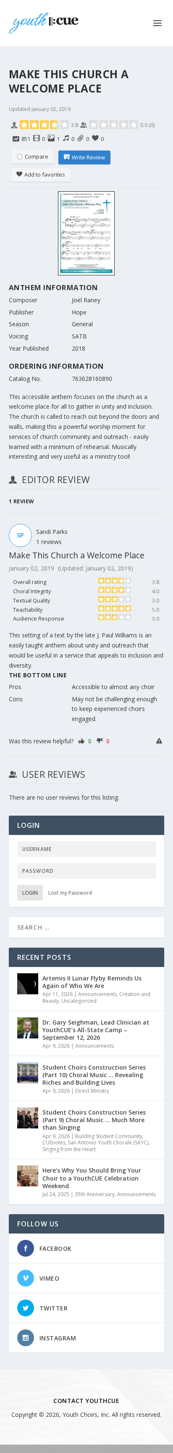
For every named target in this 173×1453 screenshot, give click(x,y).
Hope (79, 312)
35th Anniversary (95, 1194)
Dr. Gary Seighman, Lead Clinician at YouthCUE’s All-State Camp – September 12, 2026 (95, 1029)
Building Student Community (108, 1136)
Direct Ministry (92, 1090)
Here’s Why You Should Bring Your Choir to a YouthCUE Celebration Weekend (91, 1177)
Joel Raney (86, 300)
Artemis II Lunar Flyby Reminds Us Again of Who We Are (92, 982)
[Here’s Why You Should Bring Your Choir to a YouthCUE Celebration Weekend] (27, 1175)
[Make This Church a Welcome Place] (86, 234)
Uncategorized (79, 1000)
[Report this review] (160, 741)
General (82, 324)
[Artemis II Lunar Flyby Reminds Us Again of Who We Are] (27, 983)
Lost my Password (70, 892)
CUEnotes (54, 1142)
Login (30, 892)
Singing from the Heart (69, 1149)
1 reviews (49, 542)
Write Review (88, 157)
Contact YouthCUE (86, 1401)
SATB (79, 336)
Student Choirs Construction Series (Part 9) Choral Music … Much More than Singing (94, 1119)
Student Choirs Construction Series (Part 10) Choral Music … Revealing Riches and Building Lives (94, 1074)
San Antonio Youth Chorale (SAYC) (108, 1142)
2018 (78, 348)
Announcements (97, 994)
